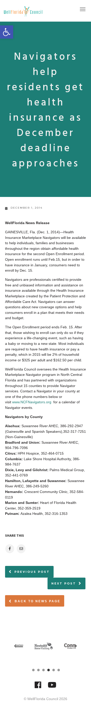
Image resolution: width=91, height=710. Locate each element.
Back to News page (36, 601)
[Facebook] (38, 687)
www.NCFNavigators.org (31, 402)
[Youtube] (52, 687)
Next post (63, 583)
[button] (6, 32)
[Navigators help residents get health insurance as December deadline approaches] (9, 548)
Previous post (32, 572)
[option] (33, 646)
